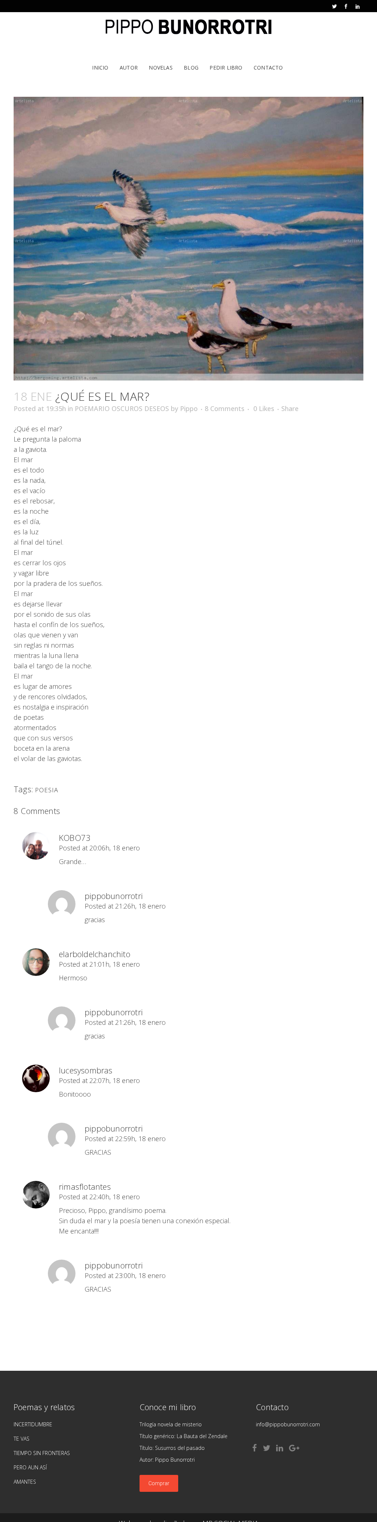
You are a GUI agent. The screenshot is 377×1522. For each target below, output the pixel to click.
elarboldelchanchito (94, 953)
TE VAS (21, 1438)
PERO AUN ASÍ (30, 1467)
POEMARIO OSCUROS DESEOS (122, 408)
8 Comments (224, 408)
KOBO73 (75, 837)
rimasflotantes (85, 1186)
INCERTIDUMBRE (33, 1424)
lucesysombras (86, 1070)
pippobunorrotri (114, 895)
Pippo (189, 408)
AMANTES (25, 1481)
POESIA (46, 790)
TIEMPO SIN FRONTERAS (42, 1453)
